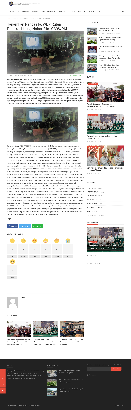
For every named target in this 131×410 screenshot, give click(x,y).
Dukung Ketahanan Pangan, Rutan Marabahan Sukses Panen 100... (110, 57)
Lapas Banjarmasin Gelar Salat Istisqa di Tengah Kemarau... (71, 390)
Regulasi (81, 11)
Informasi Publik (49, 11)
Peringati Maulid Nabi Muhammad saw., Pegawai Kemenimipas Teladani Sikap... (44, 342)
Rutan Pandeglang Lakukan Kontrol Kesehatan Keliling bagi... (69, 372)
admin (22, 298)
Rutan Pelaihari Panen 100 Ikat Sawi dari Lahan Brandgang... (71, 381)
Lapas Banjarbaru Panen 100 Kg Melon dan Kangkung (109, 29)
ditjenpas (101, 33)
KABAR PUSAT (92, 188)
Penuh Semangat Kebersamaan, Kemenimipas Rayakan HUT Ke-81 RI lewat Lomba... (19, 342)
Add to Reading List (77, 75)
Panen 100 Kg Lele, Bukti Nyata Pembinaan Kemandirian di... (109, 66)
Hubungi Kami (119, 406)
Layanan (35, 11)
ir (99, 42)
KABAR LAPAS (92, 196)
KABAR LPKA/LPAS (93, 215)
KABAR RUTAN (12, 75)
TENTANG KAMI (22, 11)
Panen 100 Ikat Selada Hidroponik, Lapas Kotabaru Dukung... (110, 39)
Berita (91, 11)
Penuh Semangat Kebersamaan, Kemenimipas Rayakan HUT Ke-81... (101, 105)
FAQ (99, 11)
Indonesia (92, 375)
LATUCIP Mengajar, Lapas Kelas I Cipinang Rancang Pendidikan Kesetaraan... (72, 342)
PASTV (61, 11)
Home (12, 11)
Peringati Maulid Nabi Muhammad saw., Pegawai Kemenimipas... (103, 137)
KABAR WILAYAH (93, 192)
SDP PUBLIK (72, 11)
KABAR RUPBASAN (93, 207)
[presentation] (116, 230)
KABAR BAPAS (92, 203)
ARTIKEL (90, 211)
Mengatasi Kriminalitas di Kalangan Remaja (110, 48)
